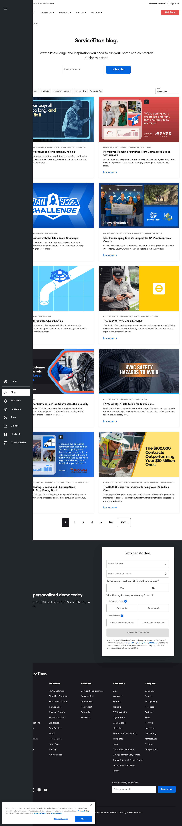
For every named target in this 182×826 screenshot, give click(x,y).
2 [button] (74, 522)
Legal (115, 744)
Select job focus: (113, 616)
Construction (87, 696)
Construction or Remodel (153, 622)
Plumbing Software (58, 696)
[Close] (91, 805)
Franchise (85, 717)
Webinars (117, 696)
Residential (122, 608)
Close (83, 819)
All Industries (55, 754)
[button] (33, 91)
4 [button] (92, 522)
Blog (115, 690)
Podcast (117, 701)
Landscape (54, 722)
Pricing (116, 770)
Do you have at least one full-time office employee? (132, 581)
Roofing (52, 749)
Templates (118, 738)
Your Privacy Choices (98, 813)
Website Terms (40, 813)
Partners (149, 712)
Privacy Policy (83, 811)
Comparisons (119, 722)
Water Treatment (57, 717)
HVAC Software (56, 690)
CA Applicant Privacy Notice (126, 754)
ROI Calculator (120, 712)
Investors (149, 728)
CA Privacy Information (124, 749)
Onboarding (150, 733)
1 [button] (65, 522)
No (153, 588)
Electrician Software (58, 701)
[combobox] (138, 564)
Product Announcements (125, 733)
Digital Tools (119, 717)
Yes (122, 588)
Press (147, 717)
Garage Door (55, 706)
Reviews (149, 722)
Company (149, 690)
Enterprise (86, 712)
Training (117, 706)
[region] (48, 813)
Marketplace (151, 738)
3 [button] (83, 522)
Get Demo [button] (170, 12)
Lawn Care (54, 744)
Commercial (153, 608)
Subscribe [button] (118, 69)
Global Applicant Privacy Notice (128, 760)
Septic (52, 733)
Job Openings (151, 701)
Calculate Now (48, 4)
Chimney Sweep (57, 712)
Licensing (117, 728)
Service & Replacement (92, 690)
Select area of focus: (115, 601)
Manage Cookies (61, 819)
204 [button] (111, 522)
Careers (149, 696)
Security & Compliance (124, 765)
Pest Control (55, 738)
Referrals (149, 706)
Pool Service (55, 728)
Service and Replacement (122, 622)
